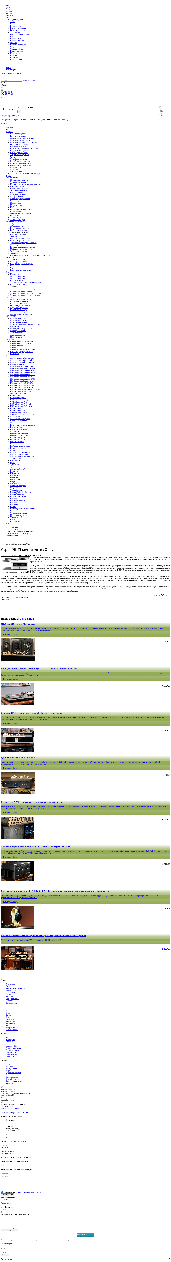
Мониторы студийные (19, 322)
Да (19, 111)
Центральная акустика (19, 157)
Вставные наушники (18, 303)
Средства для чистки (18, 513)
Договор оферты (7, 1106)
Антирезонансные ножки (20, 454)
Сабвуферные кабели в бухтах (22, 414)
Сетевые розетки (17, 431)
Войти (8, 68)
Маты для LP (15, 484)
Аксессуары (10, 450)
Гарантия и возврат (18, 30)
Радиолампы (15, 511)
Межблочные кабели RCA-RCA (23, 366)
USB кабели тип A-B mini (20, 404)
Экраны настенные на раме (21, 291)
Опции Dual (15, 488)
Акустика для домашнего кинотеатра (25, 174)
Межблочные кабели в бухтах (22, 381)
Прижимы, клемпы (17, 500)
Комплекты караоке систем (21, 270)
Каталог (4, 124)
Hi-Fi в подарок (16, 59)
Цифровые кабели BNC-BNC (22, 387)
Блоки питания (16, 211)
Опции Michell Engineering (20, 492)
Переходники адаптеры (19, 448)
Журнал (9, 13)
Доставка (9, 11)
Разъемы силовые (17, 442)
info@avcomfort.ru (8, 1096)
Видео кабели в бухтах (19, 410)
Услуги (8, 7)
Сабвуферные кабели (18, 412)
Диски (12, 467)
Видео (8, 272)
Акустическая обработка (20, 452)
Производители (12, 1030)
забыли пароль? (29, 80)
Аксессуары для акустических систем (25, 324)
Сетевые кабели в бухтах (20, 419)
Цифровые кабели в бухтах (21, 391)
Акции (8, 130)
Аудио (8, 176)
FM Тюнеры (15, 215)
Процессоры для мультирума (21, 264)
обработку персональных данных (28, 1192)
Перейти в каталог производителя (14, 597)
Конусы (13, 482)
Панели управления (18, 496)
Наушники (10, 297)
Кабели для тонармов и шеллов (22, 425)
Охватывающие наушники (20, 299)
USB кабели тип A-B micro (21, 406)
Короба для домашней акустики (22, 165)
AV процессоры (16, 226)
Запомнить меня (10, 83)
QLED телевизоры (17, 276)
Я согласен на (23, 1192)
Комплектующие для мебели (21, 352)
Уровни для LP (16, 517)
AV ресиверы (15, 224)
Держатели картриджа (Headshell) (23, 243)
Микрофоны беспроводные (21, 329)
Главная (9, 542)
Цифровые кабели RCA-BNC (22, 385)
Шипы (12, 519)
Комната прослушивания (20, 34)
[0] (2, 99)
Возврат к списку (16, 555)
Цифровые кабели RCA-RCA (22, 383)
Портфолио (10, 992)
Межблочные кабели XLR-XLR (22, 368)
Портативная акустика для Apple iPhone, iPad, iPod (30, 255)
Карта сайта (10, 1083)
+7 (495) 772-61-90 (8, 94)
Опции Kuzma (16, 490)
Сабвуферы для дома (18, 159)
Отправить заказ (7, 1195)
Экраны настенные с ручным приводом (26, 293)
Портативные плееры (18, 310)
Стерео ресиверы (17, 186)
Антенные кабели (17, 364)
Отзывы (13, 43)
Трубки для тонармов (18, 251)
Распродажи (10, 1028)
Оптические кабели (18, 394)
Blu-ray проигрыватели (19, 228)
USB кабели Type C (18, 398)
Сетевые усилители (18, 182)
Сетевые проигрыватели (20, 199)
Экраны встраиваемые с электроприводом (27, 289)
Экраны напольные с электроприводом (26, 282)
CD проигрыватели (18, 195)
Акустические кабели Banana (22, 358)
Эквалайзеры (15, 218)
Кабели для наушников (19, 421)
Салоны (9, 986)
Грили (12, 463)
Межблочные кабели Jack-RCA (22, 379)
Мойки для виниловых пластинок (23, 249)
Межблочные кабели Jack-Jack (22, 377)
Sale (7, 523)
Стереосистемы (16, 171)
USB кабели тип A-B (18, 402)
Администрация (16, 20)
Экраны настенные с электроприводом (25, 295)
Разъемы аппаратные (18, 438)
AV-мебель (10, 339)
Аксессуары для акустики (20, 163)
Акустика (9, 132)
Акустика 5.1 (15, 169)
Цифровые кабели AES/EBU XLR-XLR (26, 389)
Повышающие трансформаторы (22, 247)
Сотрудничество (16, 47)
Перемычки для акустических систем (25, 444)
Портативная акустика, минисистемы (25, 184)
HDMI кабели (15, 396)
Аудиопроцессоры (17, 335)
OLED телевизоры (17, 278)
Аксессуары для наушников (21, 314)
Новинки (14, 36)
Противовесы (15, 505)
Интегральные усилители (20, 188)
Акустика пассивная (18, 320)
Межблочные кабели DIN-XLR (22, 375)
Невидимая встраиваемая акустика (24, 148)
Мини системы (16, 337)
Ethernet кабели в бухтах (19, 429)
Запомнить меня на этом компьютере (16, 1214)
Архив (12, 22)
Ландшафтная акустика (19, 155)
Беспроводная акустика (19, 144)
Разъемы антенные (17, 440)
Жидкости (14, 471)
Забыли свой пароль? (9, 1228)
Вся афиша (27, 618)
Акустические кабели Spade (21, 360)
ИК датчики (15, 473)
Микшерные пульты (18, 331)
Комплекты (10, 1021)
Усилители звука (16, 333)
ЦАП (12, 207)
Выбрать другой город (10, 116)
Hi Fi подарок (11, 1044)
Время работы (15, 26)
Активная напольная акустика (22, 140)
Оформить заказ (7, 1151)
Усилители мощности (18, 190)
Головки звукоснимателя (20, 239)
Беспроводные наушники (20, 306)
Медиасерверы (16, 205)
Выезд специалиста (18, 28)
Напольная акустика (18, 134)
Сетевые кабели (16, 417)
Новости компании (17, 41)
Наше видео (15, 53)
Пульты (13, 507)
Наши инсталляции (18, 45)
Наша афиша (15, 57)
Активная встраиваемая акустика (23, 142)
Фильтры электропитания (20, 213)
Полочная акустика (18, 136)
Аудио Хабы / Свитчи (19, 259)
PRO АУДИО (11, 316)
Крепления (14, 354)
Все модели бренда (10, 634)
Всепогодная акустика (19, 153)
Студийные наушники (19, 308)
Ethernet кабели (16, 427)
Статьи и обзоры (16, 49)
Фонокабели (15, 423)
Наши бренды (15, 55)
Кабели (8, 356)
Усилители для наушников (20, 312)
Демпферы (14, 465)
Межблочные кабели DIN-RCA (22, 373)
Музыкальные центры (19, 180)
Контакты (9, 15)
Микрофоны (15, 326)
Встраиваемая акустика (19, 151)
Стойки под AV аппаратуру (21, 343)
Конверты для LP (17, 477)
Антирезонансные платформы (22, 456)
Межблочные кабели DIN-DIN (22, 370)
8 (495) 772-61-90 (12, 529)
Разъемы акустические (19, 433)
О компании (10, 3)
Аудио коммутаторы (18, 458)
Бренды (9, 127)
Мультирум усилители (19, 262)
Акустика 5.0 (15, 167)
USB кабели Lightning (19, 400)
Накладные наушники (19, 301)
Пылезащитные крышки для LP (22, 509)
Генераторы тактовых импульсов (23, 209)
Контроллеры (15, 479)
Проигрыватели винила (19, 234)
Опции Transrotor (17, 494)
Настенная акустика (18, 146)
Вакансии (14, 24)
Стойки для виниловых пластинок (24, 350)
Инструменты (15, 475)
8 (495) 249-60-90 (12, 527)
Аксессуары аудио (17, 220)
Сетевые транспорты (18, 201)
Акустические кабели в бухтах (22, 362)
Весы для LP (15, 461)
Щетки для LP (16, 521)
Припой (13, 502)
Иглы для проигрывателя (20, 241)
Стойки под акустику (18, 345)
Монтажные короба (18, 486)
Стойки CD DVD (17, 347)
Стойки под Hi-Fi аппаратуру (22, 341)
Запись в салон (16, 32)
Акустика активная (18, 318)
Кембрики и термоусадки (20, 446)
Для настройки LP (17, 469)
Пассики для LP (16, 498)
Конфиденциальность (18, 51)
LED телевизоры (17, 280)
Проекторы (14, 274)
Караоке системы (17, 268)
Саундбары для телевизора (20, 161)
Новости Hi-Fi (16, 38)
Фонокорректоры (17, 245)
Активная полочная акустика (22, 138)
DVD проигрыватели (18, 230)
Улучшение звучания (18, 515)
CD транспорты (16, 197)
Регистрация (11, 70)
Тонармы (13, 236)
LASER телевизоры (18, 285)
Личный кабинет (12, 1079)
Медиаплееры (15, 203)
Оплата (8, 9)
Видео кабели (15, 408)
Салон (8, 5)
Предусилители (16, 192)
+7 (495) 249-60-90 (8, 92)
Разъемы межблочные (19, 435)
